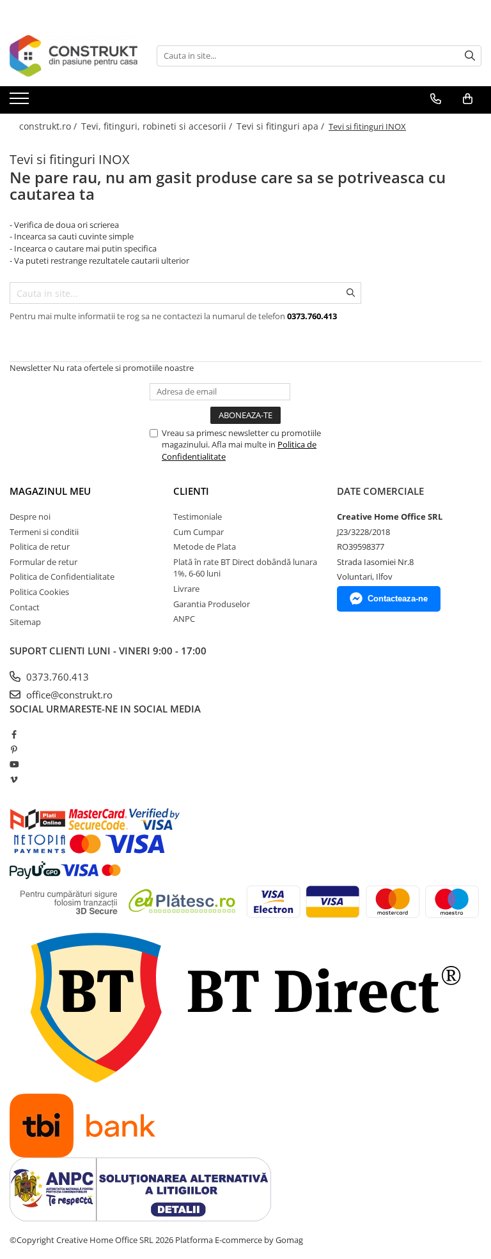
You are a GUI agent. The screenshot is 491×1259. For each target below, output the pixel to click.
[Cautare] (469, 55)
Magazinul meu (50, 491)
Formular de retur (43, 562)
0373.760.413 (56, 676)
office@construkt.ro (68, 694)
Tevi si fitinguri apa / (282, 126)
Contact (25, 607)
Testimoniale (197, 516)
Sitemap (25, 622)
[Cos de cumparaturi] (467, 99)
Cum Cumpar (198, 532)
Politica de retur (40, 546)
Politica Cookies (39, 592)
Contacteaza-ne (398, 598)
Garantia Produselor (211, 604)
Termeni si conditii (44, 532)
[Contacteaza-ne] (435, 99)
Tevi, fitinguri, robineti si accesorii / (158, 126)
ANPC (184, 618)
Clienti (191, 491)
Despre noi (30, 516)
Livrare (186, 588)
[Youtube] (14, 764)
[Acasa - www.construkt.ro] (73, 56)
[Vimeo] (14, 779)
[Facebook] (14, 734)
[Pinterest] (14, 749)
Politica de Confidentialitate (62, 576)
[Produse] (21, 102)
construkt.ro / (49, 126)
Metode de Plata (204, 546)
